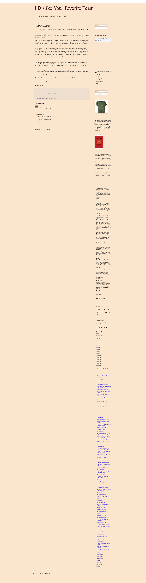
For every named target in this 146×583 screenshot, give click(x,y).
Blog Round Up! (100, 541)
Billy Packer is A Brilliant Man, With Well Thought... (103, 402)
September (99, 558)
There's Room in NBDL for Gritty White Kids (104, 458)
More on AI (99, 498)
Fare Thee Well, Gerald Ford (102, 389)
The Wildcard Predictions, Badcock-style (104, 527)
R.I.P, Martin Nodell (101, 474)
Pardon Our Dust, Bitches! (102, 496)
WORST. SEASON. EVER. (102, 373)
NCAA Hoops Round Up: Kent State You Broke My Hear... (103, 434)
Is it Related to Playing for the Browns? (103, 547)
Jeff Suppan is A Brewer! (102, 397)
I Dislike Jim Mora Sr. (101, 429)
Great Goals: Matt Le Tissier (102, 375)
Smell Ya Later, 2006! (101, 372)
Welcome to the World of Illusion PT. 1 (103, 464)
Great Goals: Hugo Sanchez (102, 419)
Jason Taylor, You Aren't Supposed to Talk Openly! (104, 386)
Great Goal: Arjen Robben (102, 399)
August (98, 560)
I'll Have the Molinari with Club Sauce (103, 544)
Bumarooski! (99, 492)
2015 (97, 347)
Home (62, 127)
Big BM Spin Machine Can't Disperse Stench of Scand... (103, 461)
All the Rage (99, 377)
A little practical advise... (102, 515)
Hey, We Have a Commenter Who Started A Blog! (104, 409)
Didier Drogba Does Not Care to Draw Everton (103, 442)
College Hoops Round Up (102, 536)
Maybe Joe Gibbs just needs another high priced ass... (102, 530)
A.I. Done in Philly (101, 502)
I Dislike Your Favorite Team (64, 7)
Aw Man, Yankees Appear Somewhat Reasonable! (102, 383)
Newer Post (37, 127)
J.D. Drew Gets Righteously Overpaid (102, 520)
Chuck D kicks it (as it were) (103, 524)
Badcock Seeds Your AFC (102, 507)
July (98, 562)
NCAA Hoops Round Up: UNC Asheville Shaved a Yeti (103, 448)
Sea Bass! (99, 513)
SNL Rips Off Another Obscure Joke (103, 421)
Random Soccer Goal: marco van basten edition (103, 533)
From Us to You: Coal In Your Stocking (103, 395)
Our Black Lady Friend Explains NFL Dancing (103, 538)
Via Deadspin (100, 412)
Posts (97, 25)
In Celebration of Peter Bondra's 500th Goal (103, 416)
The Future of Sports (101, 467)
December (99, 367)
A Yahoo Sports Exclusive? (102, 427)
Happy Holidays (100, 431)
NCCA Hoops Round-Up (102, 406)
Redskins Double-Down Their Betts (103, 505)
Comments (98, 28)
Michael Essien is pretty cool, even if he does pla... (104, 490)
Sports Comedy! (100, 404)
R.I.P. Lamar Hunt (100, 469)
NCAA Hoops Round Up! (102, 494)
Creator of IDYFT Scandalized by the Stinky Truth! (104, 472)
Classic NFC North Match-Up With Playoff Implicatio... (104, 425)
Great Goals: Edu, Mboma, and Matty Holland (103, 445)
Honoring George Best (101, 509)
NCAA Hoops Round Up (102, 414)
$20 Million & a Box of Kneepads (104, 439)
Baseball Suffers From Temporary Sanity (104, 480)
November (99, 554)
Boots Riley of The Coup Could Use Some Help (103, 369)
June (98, 564)
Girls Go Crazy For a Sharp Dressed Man (102, 477)
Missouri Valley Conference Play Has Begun (103, 380)
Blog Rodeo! (99, 500)
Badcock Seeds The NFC (102, 522)
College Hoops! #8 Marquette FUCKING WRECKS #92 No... (103, 551)
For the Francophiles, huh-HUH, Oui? (103, 455)
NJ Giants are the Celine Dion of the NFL (103, 392)
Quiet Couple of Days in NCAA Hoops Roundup (103, 483)
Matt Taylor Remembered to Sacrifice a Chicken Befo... (103, 486)
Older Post (87, 127)
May (98, 566)
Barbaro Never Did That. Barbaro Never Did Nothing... (104, 437)
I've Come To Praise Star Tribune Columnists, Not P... (103, 452)
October (99, 556)
